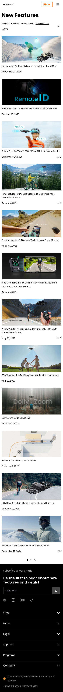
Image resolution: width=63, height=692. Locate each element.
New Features (42, 23)
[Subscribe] (56, 590)
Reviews (15, 23)
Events (5, 29)
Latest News (27, 23)
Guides (5, 23)
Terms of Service (12, 685)
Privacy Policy (30, 685)
